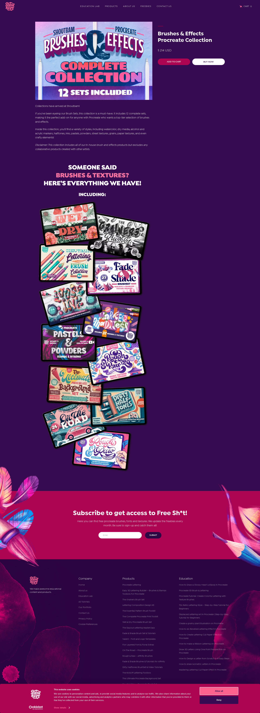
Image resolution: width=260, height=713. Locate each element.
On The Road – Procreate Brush (137, 650)
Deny (219, 700)
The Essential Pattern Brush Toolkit (138, 611)
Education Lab (86, 596)
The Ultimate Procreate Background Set (141, 678)
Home (82, 585)
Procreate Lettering (131, 585)
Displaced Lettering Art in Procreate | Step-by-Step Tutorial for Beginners (203, 616)
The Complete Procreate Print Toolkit (140, 616)
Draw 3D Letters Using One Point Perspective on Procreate (202, 651)
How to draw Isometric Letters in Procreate (200, 664)
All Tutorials (84, 602)
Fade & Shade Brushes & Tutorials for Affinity (143, 661)
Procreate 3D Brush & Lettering (194, 590)
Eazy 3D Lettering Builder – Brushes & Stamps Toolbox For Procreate (144, 592)
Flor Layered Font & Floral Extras (138, 644)
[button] (246, 6)
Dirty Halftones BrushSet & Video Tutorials (142, 667)
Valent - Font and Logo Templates (139, 639)
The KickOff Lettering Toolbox (136, 673)
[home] (9, 6)
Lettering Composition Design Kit (138, 605)
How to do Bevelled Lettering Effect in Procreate (203, 629)
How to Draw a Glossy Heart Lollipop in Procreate (203, 585)
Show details (60, 707)
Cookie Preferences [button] (88, 624)
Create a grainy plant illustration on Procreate (201, 623)
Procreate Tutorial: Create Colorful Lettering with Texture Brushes (202, 598)
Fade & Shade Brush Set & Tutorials (139, 633)
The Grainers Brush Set (133, 599)
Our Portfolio (85, 607)
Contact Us (84, 613)
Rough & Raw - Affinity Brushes (137, 656)
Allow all (219, 691)
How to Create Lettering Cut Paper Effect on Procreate (200, 636)
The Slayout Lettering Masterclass (138, 628)
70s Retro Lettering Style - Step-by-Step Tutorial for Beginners (204, 607)
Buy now (208, 61)
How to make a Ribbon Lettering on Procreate (201, 644)
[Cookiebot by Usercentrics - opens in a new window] (36, 708)
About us (83, 590)
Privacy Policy (85, 618)
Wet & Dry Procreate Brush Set (137, 622)
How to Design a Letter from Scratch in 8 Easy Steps (204, 658)
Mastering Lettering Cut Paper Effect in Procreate (202, 670)
